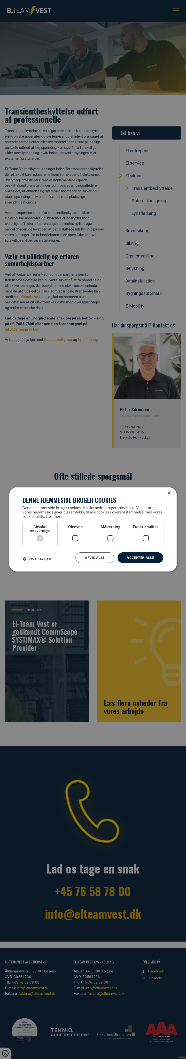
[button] (37, 559)
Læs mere (54, 516)
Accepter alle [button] (140, 557)
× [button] (169, 493)
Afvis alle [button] (95, 557)
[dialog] (93, 529)
